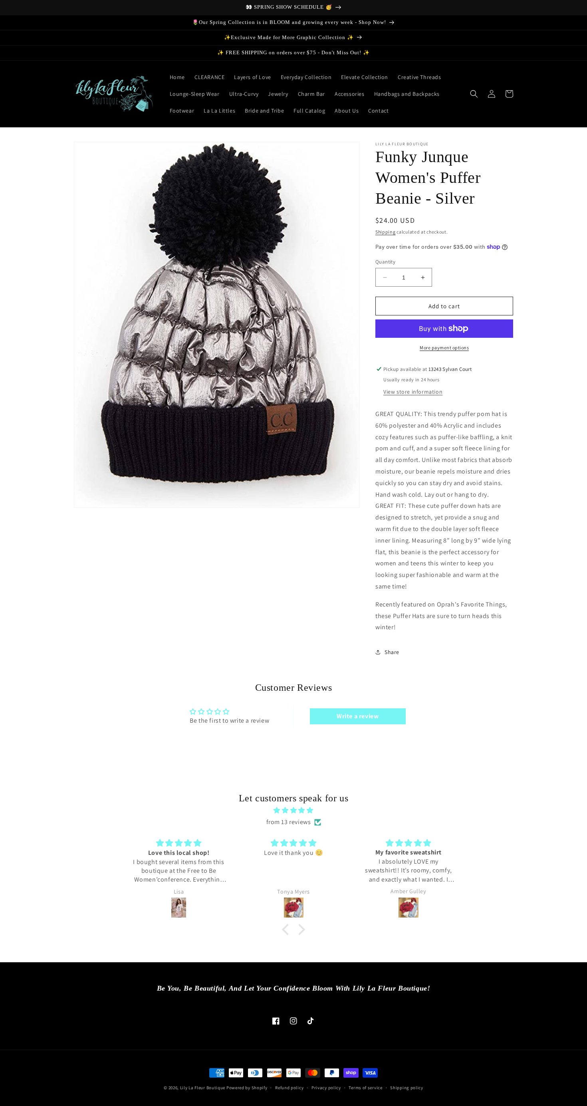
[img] (293, 811)
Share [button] (392, 652)
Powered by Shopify (247, 1087)
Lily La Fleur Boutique (202, 1087)
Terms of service (365, 1087)
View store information (412, 391)
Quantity (385, 261)
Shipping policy (406, 1087)
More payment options (444, 348)
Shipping (385, 232)
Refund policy (289, 1087)
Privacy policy (326, 1087)
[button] (474, 94)
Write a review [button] (358, 716)
